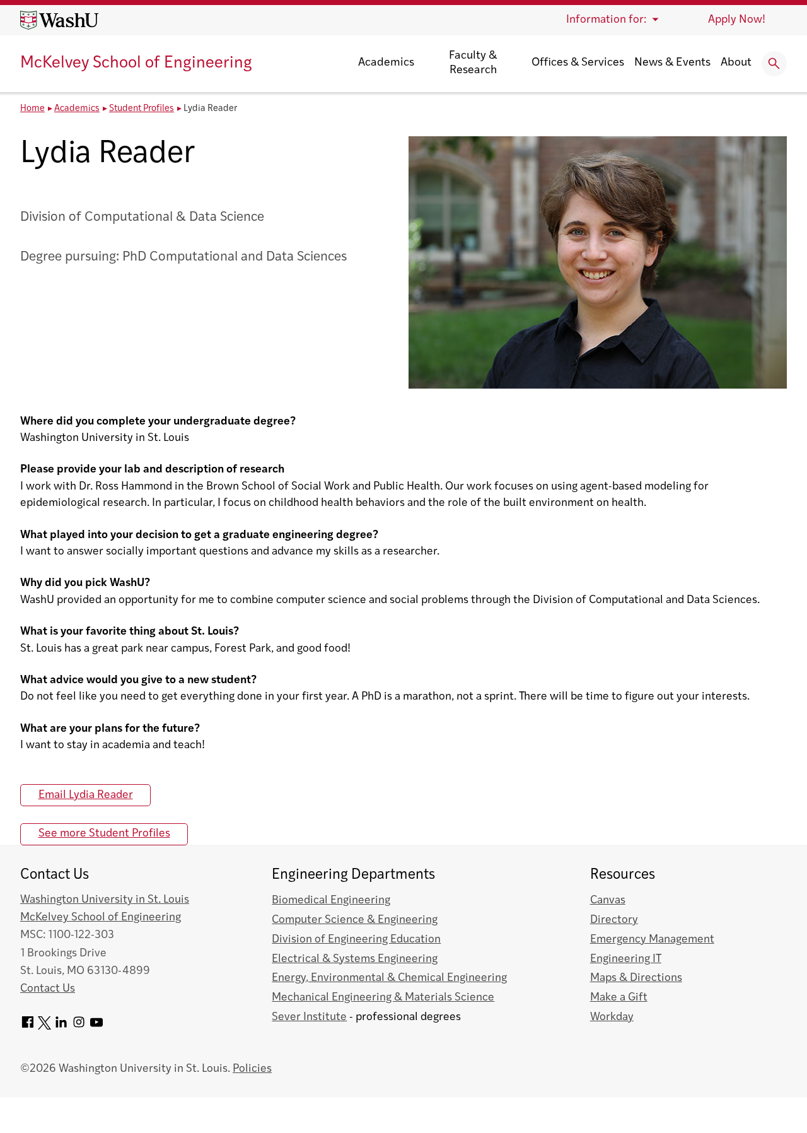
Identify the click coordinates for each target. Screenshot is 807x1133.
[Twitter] (44, 1026)
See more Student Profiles (104, 833)
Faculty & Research (473, 63)
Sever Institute (309, 1017)
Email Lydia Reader (85, 795)
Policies (252, 1069)
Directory (614, 920)
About (736, 63)
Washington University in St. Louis (104, 900)
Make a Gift (618, 997)
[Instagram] (78, 1026)
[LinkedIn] (61, 1026)
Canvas (607, 900)
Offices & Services (577, 63)
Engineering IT (625, 959)
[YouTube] (96, 1026)
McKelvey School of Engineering (136, 63)
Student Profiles (141, 109)
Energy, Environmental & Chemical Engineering (389, 978)
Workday (612, 1017)
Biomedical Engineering (331, 900)
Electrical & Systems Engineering (355, 959)
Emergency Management (652, 939)
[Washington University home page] (59, 20)
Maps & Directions (636, 978)
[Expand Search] (774, 63)
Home (32, 109)
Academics (386, 63)
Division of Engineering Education (356, 939)
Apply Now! (736, 20)
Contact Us (47, 988)
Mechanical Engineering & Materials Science (383, 997)
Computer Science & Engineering (355, 920)
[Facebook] (27, 1026)
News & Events (672, 63)
